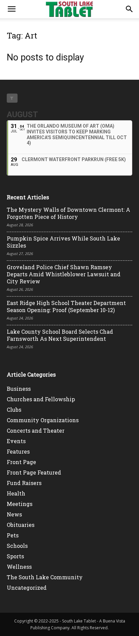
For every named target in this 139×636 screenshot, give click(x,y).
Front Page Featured (34, 472)
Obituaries (20, 524)
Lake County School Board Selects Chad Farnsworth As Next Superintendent (60, 335)
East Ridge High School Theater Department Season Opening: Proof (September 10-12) (66, 306)
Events (16, 440)
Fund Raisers (24, 482)
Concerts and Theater (35, 430)
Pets (13, 535)
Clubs (14, 409)
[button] (11, 9)
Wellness (19, 566)
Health (16, 493)
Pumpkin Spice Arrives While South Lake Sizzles (63, 242)
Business (19, 388)
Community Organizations (43, 420)
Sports (15, 556)
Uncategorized (27, 587)
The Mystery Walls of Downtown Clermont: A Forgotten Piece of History (68, 213)
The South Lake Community (45, 577)
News (14, 514)
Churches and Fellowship (41, 399)
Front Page (21, 461)
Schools (17, 545)
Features (18, 451)
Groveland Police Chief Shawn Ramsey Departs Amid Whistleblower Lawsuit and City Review (63, 274)
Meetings (19, 503)
